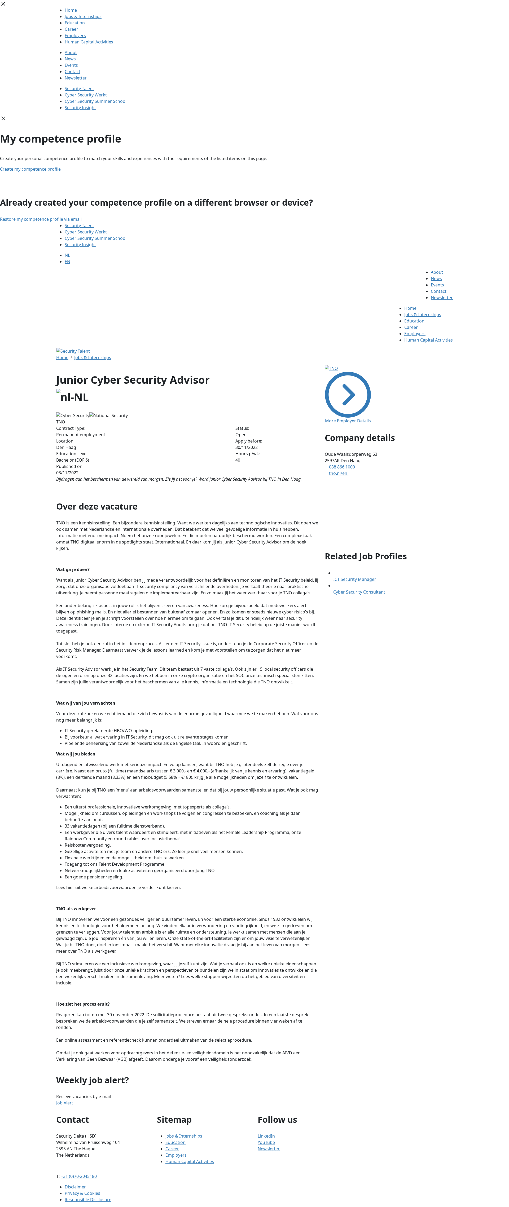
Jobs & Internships (83, 16)
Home (71, 10)
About (71, 52)
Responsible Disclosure (88, 1199)
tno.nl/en (338, 473)
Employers (75, 35)
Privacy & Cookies (82, 1193)
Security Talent (79, 88)
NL (67, 255)
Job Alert (64, 1103)
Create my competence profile (30, 169)
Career (71, 29)
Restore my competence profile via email (41, 219)
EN (67, 261)
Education (75, 23)
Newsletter (76, 78)
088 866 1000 (342, 467)
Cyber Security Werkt (86, 95)
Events (71, 65)
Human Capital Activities (89, 42)
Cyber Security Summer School (95, 101)
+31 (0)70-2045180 (79, 1176)
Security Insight (80, 107)
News (70, 59)
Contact (72, 71)
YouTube (266, 1142)
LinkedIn (266, 1136)
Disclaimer (75, 1187)
